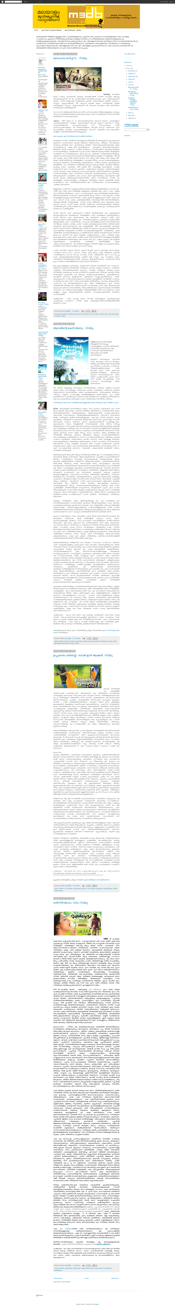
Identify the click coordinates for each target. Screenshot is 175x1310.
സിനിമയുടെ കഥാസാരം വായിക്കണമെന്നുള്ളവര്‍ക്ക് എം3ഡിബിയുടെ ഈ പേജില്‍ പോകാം (85, 402)
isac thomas (78, 641)
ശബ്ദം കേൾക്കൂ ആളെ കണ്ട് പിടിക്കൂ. (43, 333)
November (131, 71)
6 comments (76, 885)
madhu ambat (87, 641)
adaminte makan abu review (67, 641)
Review (102, 314)
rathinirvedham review (87, 1268)
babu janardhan (63, 314)
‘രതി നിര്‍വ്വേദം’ (95, 989)
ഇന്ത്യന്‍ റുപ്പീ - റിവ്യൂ (43, 111)
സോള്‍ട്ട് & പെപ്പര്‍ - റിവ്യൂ (43, 303)
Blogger (96, 1304)
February (131, 118)
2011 (128, 68)
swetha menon (99, 1268)
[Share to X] (91, 311)
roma (106, 314)
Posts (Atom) (66, 1282)
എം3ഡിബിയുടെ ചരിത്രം (72, 30)
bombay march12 (73, 314)
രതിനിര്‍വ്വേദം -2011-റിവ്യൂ (70, 902)
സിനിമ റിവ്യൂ (58, 890)
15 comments (76, 638)
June (130, 85)
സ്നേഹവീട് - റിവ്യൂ (42, 225)
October (131, 73)
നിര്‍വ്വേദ (68, 1229)
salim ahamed (96, 641)
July (129, 82)
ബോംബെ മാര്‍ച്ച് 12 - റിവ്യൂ (70, 58)
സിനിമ (63, 316)
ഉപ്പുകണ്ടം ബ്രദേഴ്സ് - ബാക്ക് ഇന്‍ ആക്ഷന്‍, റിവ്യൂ (82, 655)
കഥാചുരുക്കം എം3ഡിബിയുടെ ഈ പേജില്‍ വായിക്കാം (72, 136)
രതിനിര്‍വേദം (58, 1270)
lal (79, 314)
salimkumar (103, 641)
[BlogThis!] (88, 311)
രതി (62, 1229)
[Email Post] (82, 311)
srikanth (61, 888)
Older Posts (115, 1278)
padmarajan (68, 1268)
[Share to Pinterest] (95, 311)
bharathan (62, 1268)
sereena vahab (112, 641)
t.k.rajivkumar (108, 1268)
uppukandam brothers (79, 888)
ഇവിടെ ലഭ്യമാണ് (103, 1244)
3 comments (75, 311)
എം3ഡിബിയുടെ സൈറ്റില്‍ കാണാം (97, 880)
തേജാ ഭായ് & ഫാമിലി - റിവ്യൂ (42, 185)
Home (36, 30)
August (130, 79)
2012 (128, 66)
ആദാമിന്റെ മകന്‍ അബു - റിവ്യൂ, (73, 328)
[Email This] (86, 311)
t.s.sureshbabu (68, 888)
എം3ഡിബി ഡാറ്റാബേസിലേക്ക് (51, 30)
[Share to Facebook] (93, 311)
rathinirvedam (77, 1268)
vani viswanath (91, 888)
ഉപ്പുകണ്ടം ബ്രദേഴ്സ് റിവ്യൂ (104, 888)
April (130, 113)
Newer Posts (58, 1278)
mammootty (84, 314)
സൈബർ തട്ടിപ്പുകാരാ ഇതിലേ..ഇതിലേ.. (42, 70)
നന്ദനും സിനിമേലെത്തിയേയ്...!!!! (42, 265)
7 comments (76, 1265)
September (132, 76)
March (130, 115)
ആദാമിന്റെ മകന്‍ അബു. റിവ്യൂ (64, 643)
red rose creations (93, 314)
